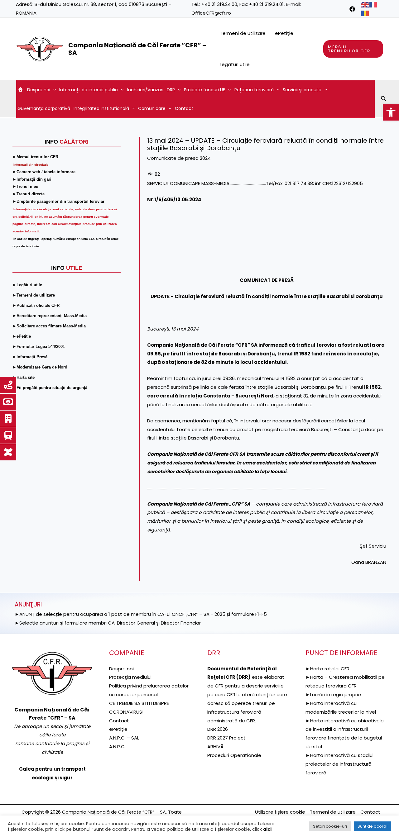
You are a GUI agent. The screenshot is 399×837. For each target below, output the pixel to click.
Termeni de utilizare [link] (243, 33)
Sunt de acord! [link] (372, 826)
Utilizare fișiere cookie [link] (280, 812)
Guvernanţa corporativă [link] (43, 108)
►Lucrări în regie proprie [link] (333, 694)
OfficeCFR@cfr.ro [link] (211, 13)
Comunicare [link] (152, 108)
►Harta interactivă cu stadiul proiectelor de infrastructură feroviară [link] (339, 764)
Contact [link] (184, 108)
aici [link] (267, 829)
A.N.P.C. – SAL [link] (124, 738)
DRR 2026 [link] (217, 729)
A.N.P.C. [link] (117, 746)
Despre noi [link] (38, 90)
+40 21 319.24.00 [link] (219, 4)
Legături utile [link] (235, 64)
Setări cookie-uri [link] (330, 826)
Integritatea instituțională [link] (101, 108)
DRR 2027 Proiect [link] (226, 738)
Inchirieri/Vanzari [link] (145, 90)
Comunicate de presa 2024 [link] (179, 158)
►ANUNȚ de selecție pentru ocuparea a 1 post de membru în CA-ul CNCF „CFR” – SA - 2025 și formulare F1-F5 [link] (141, 614)
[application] (53, 89)
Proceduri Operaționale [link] (234, 755)
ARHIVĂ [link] (215, 746)
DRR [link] (171, 90)
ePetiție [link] (118, 729)
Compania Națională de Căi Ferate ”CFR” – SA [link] (137, 49)
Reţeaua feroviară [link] (254, 90)
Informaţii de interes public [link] (88, 90)
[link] (391, 112)
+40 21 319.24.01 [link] (266, 4)
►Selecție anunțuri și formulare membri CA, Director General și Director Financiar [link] (108, 623)
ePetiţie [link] (284, 33)
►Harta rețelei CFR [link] (327, 668)
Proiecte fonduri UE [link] (204, 90)
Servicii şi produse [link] (302, 90)
